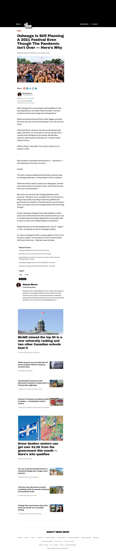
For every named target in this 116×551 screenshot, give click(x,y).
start (20, 275)
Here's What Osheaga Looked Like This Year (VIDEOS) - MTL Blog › (37, 262)
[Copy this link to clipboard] (36, 88)
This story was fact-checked (24, 100)
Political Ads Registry (47, 541)
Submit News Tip (61, 537)
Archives (27, 537)
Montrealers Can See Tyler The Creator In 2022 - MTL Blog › (35, 254)
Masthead (95, 537)
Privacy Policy (58, 541)
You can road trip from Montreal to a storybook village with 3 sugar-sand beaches (33, 471)
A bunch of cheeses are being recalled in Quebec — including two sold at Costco (33, 401)
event (26, 275)
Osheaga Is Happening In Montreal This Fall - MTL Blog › (34, 250)
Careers (33, 537)
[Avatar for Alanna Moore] (18, 285)
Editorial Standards (86, 537)
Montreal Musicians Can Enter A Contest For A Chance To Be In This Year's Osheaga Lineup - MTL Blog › (39, 258)
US (51, 544)
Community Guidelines (73, 537)
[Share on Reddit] (24, 88)
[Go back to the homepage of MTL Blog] (28, 24)
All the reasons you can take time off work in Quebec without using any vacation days (33, 364)
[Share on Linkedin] (27, 88)
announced (34, 119)
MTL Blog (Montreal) (71, 544)
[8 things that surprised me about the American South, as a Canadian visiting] (56, 508)
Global (62, 544)
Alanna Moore (27, 93)
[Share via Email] (33, 88)
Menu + (18, 24)
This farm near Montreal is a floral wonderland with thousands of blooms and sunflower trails (33, 489)
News (19, 31)
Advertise (20, 537)
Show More (22, 279)
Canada (46, 544)
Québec (56, 544)
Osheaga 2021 (26, 108)
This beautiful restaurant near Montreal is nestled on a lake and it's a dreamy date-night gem (33, 383)
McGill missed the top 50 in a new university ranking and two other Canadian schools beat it (40, 342)
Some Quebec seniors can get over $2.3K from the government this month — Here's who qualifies (38, 449)
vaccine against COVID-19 (51, 235)
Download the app (50, 537)
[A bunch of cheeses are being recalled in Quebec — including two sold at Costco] (56, 402)
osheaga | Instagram (22, 79)
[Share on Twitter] (30, 88)
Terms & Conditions (69, 541)
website (53, 229)
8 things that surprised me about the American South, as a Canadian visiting (33, 508)
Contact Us (40, 537)
